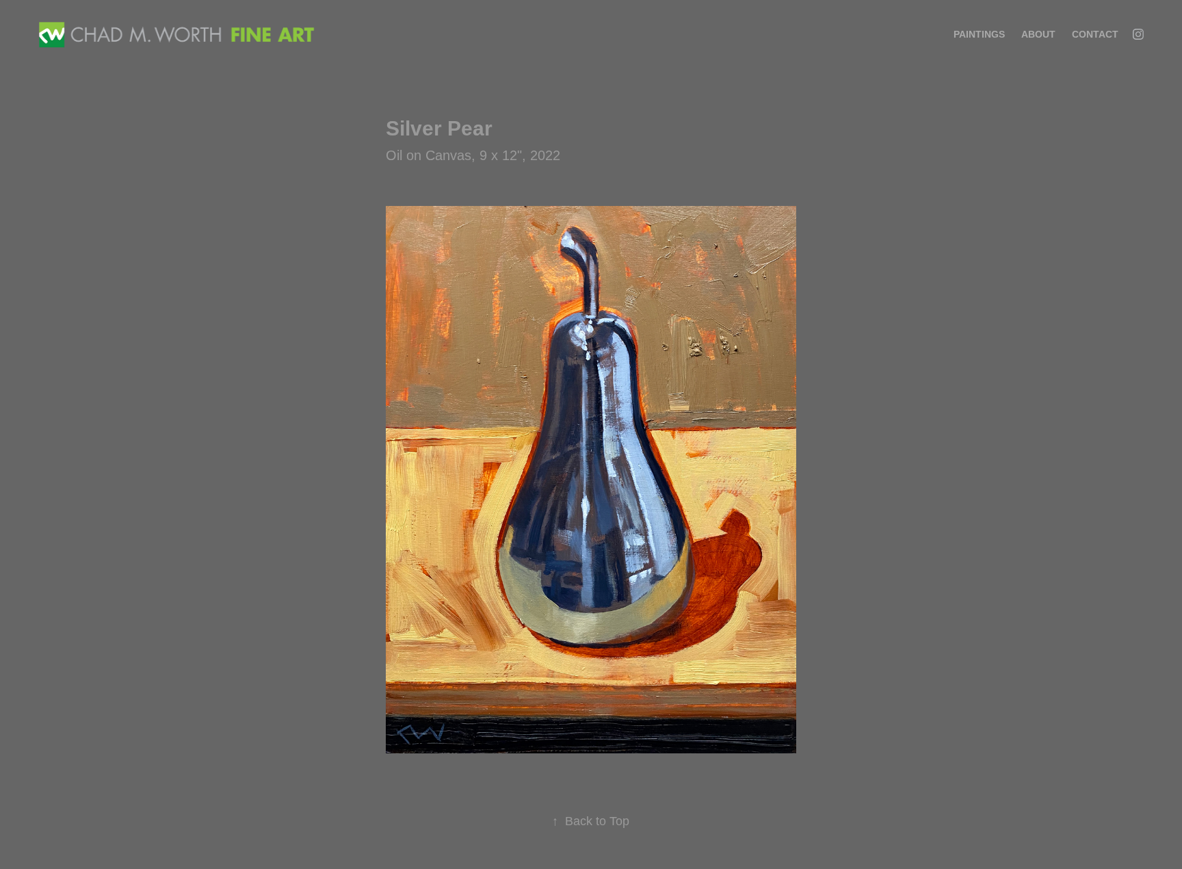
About (1038, 34)
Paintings (979, 34)
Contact (1095, 34)
